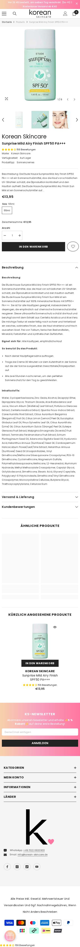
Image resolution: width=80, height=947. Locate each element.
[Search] (14, 9)
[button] (67, 95)
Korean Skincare (24, 132)
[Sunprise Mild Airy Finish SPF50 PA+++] (40, 637)
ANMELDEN (40, 739)
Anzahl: (6, 223)
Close (76, 3)
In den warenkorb (33, 242)
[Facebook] (7, 862)
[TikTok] (27, 862)
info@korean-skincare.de (33, 850)
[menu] (4, 9)
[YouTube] (36, 862)
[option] (40, 2)
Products (20, 18)
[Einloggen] (65, 9)
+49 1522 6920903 (34, 846)
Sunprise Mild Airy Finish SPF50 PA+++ (40, 673)
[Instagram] (17, 862)
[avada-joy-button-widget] (10, 935)
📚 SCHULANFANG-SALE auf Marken (40, 2)
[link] (20, 587)
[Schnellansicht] (55, 623)
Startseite (7, 18)
